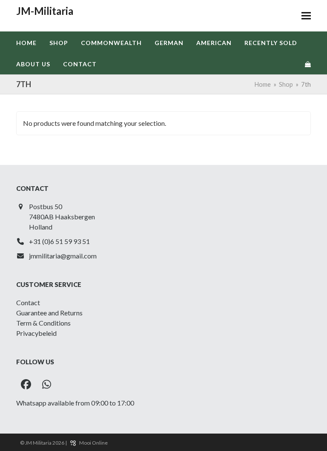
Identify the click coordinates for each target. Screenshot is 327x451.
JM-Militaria (44, 11)
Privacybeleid (36, 333)
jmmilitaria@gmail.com (63, 256)
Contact (28, 302)
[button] (306, 16)
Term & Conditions (43, 323)
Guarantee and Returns (49, 313)
